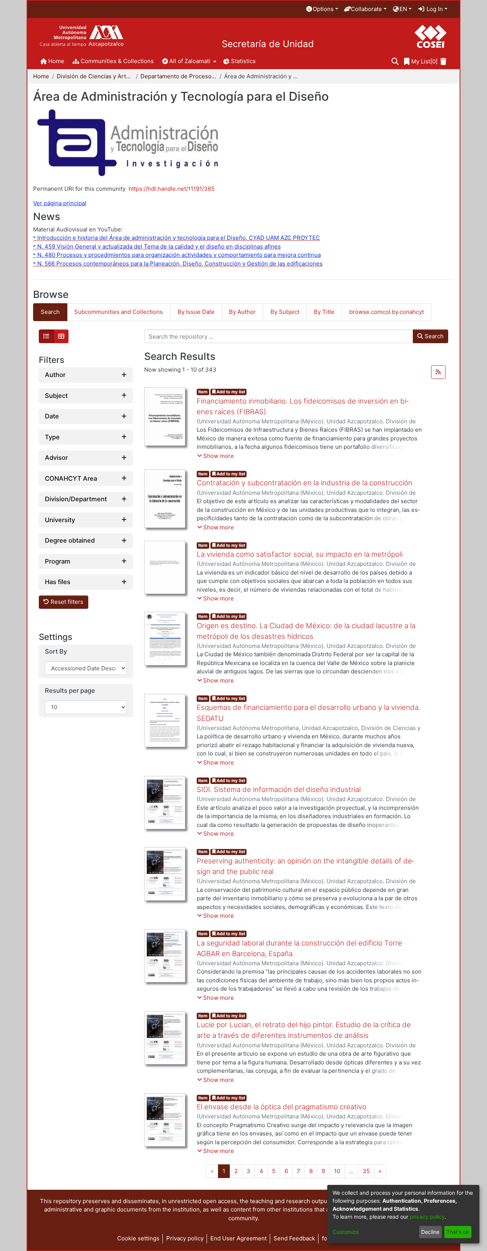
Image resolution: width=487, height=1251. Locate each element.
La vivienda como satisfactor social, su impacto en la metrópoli (300, 554)
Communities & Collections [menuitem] (117, 61)
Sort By (56, 652)
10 (337, 1171)
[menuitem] (322, 9)
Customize (346, 1232)
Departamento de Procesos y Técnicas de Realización (178, 76)
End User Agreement (238, 1238)
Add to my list (230, 391)
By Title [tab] (324, 311)
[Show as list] (46, 336)
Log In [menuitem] (434, 9)
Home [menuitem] (56, 61)
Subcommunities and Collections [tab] (118, 311)
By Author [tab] (242, 311)
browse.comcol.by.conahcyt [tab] (386, 311)
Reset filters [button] (66, 602)
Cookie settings (138, 1238)
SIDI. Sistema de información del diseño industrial (279, 789)
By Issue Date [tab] (196, 311)
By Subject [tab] (285, 311)
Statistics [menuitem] (243, 61)
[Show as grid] (61, 336)
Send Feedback (294, 1238)
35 (366, 1171)
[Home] (81, 36)
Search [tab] (50, 311)
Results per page (70, 691)
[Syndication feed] (438, 372)
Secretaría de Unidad (268, 44)
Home (41, 76)
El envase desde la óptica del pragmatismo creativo (281, 1106)
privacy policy (427, 1216)
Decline (430, 1232)
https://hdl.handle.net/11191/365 (172, 188)
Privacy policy (185, 1238)
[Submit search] (395, 61)
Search (433, 336)
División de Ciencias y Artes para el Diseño (95, 76)
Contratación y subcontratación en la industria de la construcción (304, 482)
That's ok (457, 1232)
